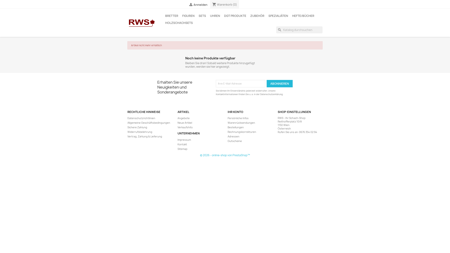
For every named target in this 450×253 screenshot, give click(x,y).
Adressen (233, 136)
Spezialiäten (278, 16)
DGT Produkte (235, 16)
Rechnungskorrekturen (242, 132)
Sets (202, 16)
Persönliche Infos (238, 118)
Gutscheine (235, 141)
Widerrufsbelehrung (139, 132)
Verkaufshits (185, 127)
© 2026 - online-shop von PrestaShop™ (225, 155)
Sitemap (182, 149)
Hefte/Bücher (303, 16)
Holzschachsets (179, 23)
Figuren (188, 16)
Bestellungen (236, 127)
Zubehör (257, 16)
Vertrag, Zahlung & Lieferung (144, 136)
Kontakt (182, 144)
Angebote (184, 118)
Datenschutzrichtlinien (141, 118)
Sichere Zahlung (137, 127)
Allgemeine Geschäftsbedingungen (148, 122)
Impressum (184, 139)
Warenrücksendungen (241, 122)
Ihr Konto (235, 112)
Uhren (215, 16)
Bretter (171, 16)
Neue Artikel (185, 122)
